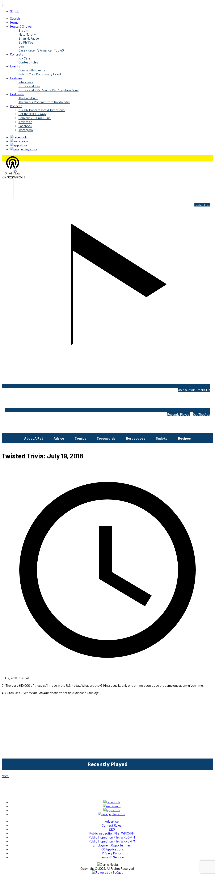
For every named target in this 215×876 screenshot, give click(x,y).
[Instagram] (19, 141)
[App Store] (18, 145)
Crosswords (106, 438)
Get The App (201, 414)
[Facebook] (18, 137)
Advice (59, 438)
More (5, 776)
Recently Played (178, 414)
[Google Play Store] (23, 149)
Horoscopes (135, 438)
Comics (80, 438)
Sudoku (162, 438)
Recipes (184, 438)
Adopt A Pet (33, 438)
